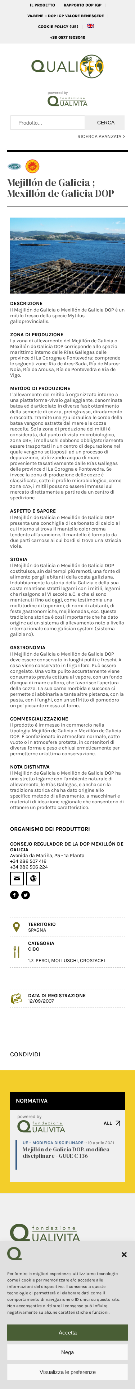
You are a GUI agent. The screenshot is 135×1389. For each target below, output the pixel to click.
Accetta (68, 1332)
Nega (67, 1352)
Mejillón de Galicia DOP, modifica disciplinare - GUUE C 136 (66, 1152)
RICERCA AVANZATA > (101, 136)
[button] (124, 1254)
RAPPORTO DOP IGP (83, 5)
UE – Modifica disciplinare (53, 1142)
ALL (108, 1123)
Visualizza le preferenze (68, 1372)
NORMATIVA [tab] (32, 1100)
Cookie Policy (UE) (58, 26)
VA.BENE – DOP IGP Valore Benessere (65, 16)
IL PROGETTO (42, 5)
